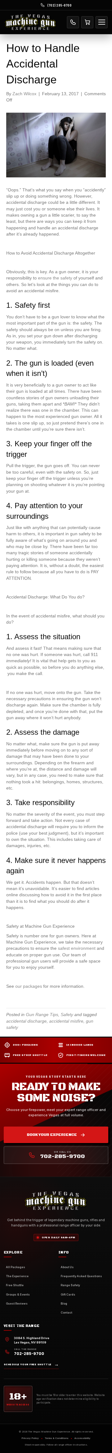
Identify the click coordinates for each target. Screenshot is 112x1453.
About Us (67, 1267)
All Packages (15, 1267)
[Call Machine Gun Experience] (73, 22)
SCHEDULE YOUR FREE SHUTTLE (31, 1364)
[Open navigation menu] (102, 22)
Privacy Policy (30, 1438)
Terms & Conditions (56, 1438)
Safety (67, 1014)
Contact (66, 1312)
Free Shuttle (15, 1285)
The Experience (17, 1276)
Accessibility (82, 1438)
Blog (64, 1303)
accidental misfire (66, 1021)
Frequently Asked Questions (81, 1276)
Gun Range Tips (42, 1014)
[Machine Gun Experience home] (30, 21)
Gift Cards (68, 1294)
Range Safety (70, 1285)
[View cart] (87, 22)
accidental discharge (26, 1021)
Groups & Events (18, 1294)
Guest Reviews (17, 1303)
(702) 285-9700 (60, 5)
